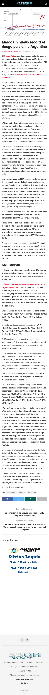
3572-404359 (26, 671)
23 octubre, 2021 (28, 51)
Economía (21, 492)
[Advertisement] (24, 603)
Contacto (24, 683)
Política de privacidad (24, 679)
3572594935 (34, 675)
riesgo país (32, 492)
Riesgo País (9, 56)
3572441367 (23, 675)
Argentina (11, 492)
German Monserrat (11, 51)
